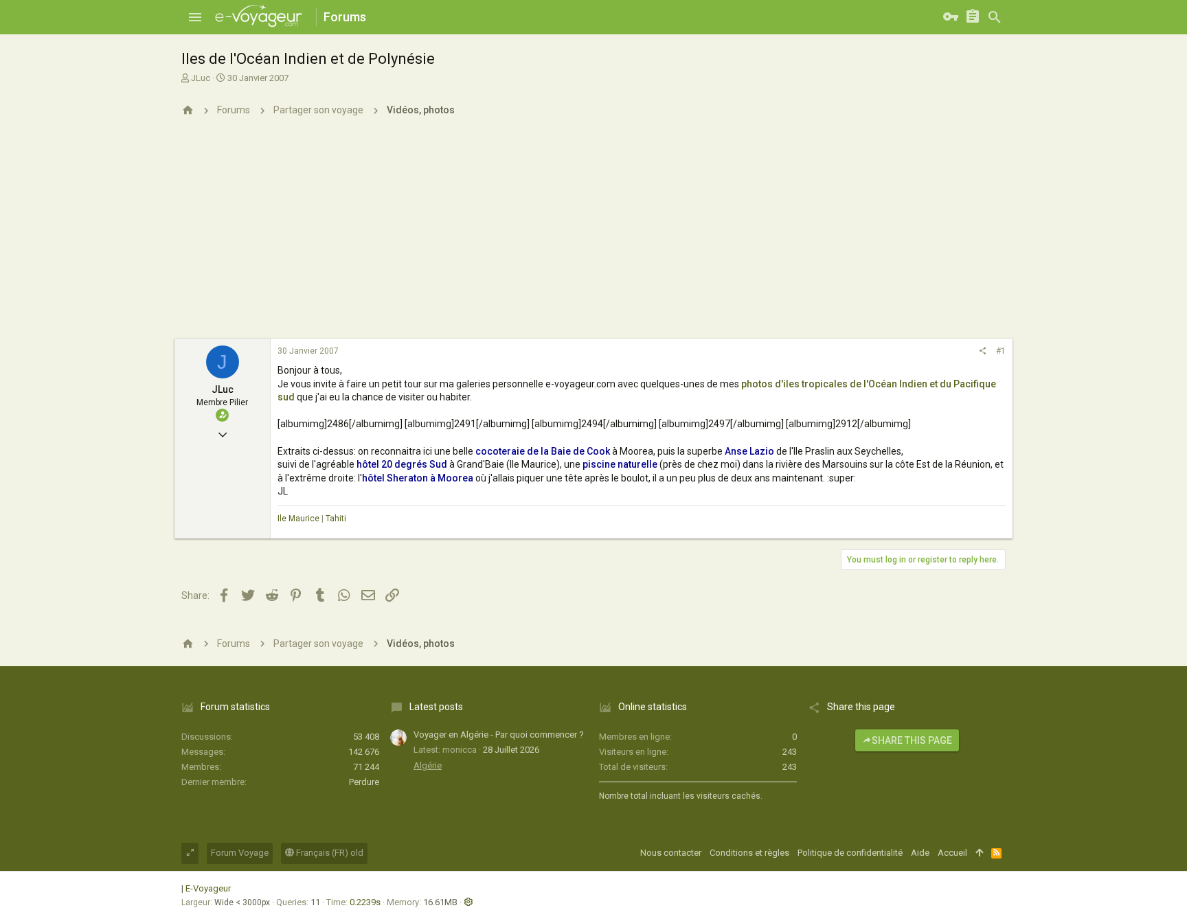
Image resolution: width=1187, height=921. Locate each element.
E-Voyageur (208, 888)
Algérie (428, 765)
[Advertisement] (593, 235)
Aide (920, 853)
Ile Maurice (298, 518)
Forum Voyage (240, 853)
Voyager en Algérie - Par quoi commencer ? (499, 734)
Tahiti (336, 518)
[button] (195, 17)
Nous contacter (670, 853)
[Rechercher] (995, 17)
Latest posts (436, 706)
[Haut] (979, 853)
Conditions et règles (749, 853)
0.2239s (365, 902)
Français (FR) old (328, 853)
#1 (1001, 351)
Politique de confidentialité (850, 853)
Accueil (952, 853)
